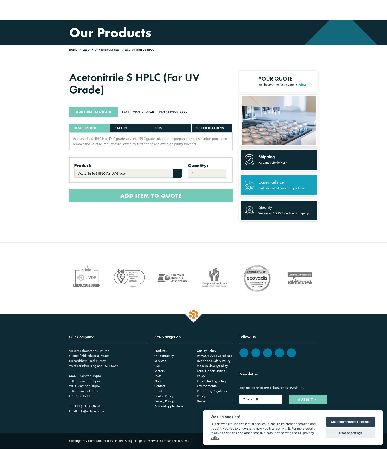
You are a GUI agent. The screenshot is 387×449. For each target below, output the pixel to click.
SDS (158, 128)
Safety (121, 128)
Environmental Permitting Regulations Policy (213, 391)
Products (160, 351)
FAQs (157, 376)
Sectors (159, 371)
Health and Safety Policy (213, 361)
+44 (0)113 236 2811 (89, 406)
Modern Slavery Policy (212, 365)
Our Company (164, 355)
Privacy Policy (164, 401)
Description (85, 128)
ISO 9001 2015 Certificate (215, 355)
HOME (73, 49)
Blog (157, 381)
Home (201, 401)
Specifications (210, 128)
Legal (158, 391)
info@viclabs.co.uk (91, 411)
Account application (168, 406)
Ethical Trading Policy (211, 381)
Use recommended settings (350, 421)
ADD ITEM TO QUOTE (93, 111)
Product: (83, 165)
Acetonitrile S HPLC (139, 49)
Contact (159, 386)
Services (160, 361)
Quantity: (198, 165)
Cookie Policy (163, 396)
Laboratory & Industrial (101, 49)
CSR (157, 365)
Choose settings (350, 433)
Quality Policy (206, 351)
